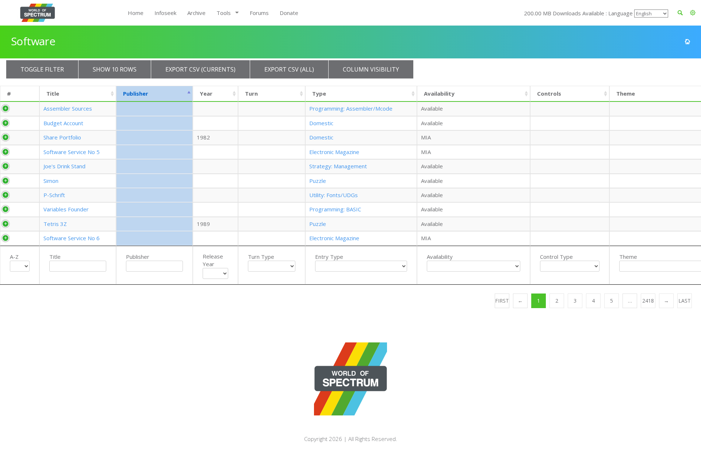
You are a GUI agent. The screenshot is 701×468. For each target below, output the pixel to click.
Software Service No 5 (71, 152)
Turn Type (261, 256)
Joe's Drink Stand (64, 166)
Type (319, 93)
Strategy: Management (338, 166)
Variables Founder (66, 209)
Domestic (321, 123)
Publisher (135, 93)
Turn (251, 93)
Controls (549, 93)
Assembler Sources (67, 108)
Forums (259, 12)
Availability (439, 93)
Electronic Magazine (334, 152)
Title (52, 93)
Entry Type (329, 256)
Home (135, 12)
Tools (224, 12)
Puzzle (317, 180)
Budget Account (63, 123)
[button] (693, 12)
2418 (648, 300)
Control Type (556, 256)
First (502, 300)
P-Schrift (54, 195)
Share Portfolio (62, 137)
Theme (628, 256)
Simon (50, 180)
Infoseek (165, 12)
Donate (289, 12)
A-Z (14, 256)
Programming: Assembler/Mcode (350, 108)
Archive (196, 12)
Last (684, 300)
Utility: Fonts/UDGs (333, 195)
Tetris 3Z (55, 223)
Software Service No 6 (71, 238)
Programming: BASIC (335, 209)
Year (206, 93)
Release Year (213, 260)
